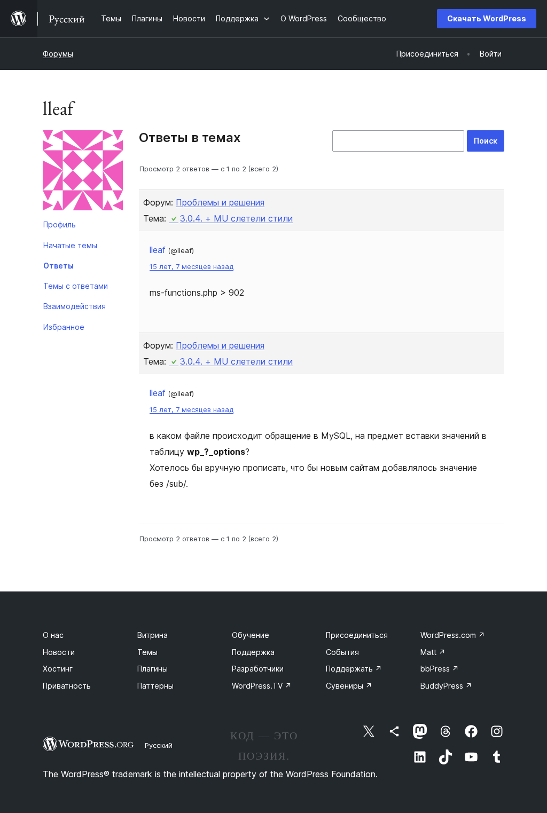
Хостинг (58, 668)
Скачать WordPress (486, 18)
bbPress (439, 668)
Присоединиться (357, 635)
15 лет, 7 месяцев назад (191, 267)
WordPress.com (452, 635)
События (342, 652)
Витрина (152, 635)
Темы (147, 652)
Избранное (63, 326)
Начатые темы (70, 245)
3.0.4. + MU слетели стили (236, 218)
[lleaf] (83, 172)
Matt (433, 652)
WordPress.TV (262, 685)
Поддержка (253, 652)
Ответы (58, 265)
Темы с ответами (75, 285)
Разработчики (258, 668)
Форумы (58, 53)
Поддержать (354, 668)
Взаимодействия (74, 306)
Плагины (152, 668)
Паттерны (155, 685)
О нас (53, 635)
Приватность (67, 685)
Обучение (250, 635)
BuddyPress (446, 685)
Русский (159, 745)
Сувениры (349, 685)
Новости (59, 652)
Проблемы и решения (220, 202)
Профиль (59, 224)
